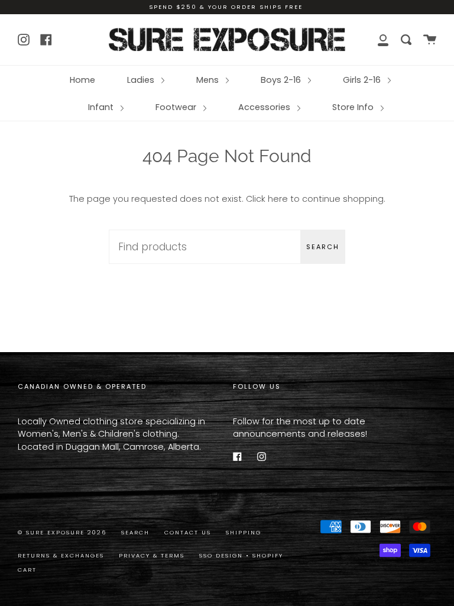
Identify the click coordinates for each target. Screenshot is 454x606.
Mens (208, 80)
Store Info (354, 107)
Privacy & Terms (151, 555)
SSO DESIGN (222, 555)
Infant (102, 107)
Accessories (265, 107)
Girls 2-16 (363, 80)
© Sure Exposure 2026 (62, 532)
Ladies (142, 80)
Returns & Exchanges (61, 555)
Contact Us (187, 532)
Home (82, 80)
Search (322, 247)
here (278, 199)
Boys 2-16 (282, 80)
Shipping (243, 532)
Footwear (177, 107)
